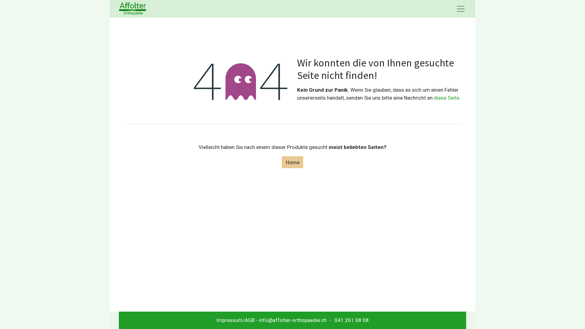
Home (292, 162)
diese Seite (446, 98)
